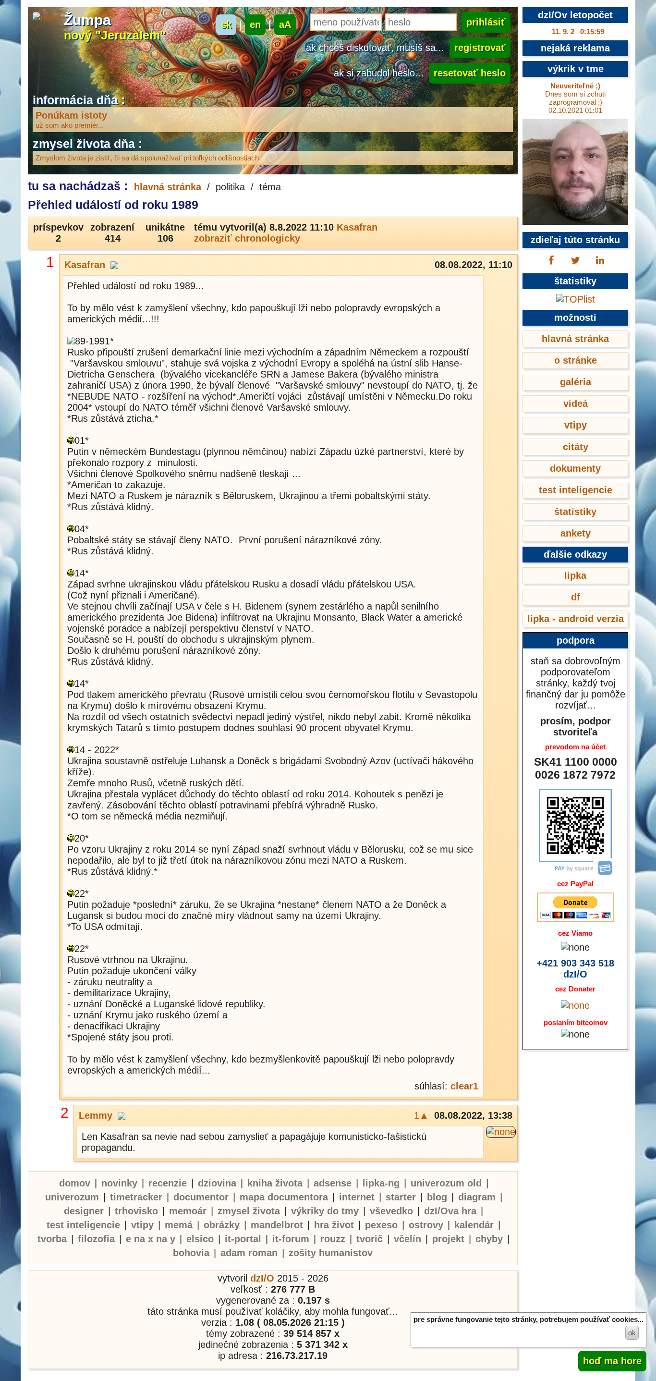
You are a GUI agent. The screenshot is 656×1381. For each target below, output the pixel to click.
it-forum (290, 1239)
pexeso (381, 1225)
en (255, 24)
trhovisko (136, 1211)
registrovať (480, 47)
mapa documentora (284, 1197)
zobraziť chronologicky (247, 238)
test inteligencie (83, 1225)
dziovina (217, 1183)
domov (74, 1183)
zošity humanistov (331, 1252)
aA (285, 24)
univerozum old (446, 1183)
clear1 (464, 1086)
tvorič (369, 1239)
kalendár (474, 1225)
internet (357, 1197)
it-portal (243, 1239)
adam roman (249, 1252)
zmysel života (249, 1211)
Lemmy (95, 1115)
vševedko (391, 1211)
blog (437, 1197)
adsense (333, 1183)
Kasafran (357, 227)
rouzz (332, 1239)
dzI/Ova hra (450, 1211)
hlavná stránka (167, 187)
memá (179, 1225)
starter (401, 1197)
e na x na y (150, 1239)
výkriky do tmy (325, 1211)
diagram (477, 1197)
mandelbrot (277, 1225)
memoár (188, 1211)
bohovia (191, 1252)
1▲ (421, 1115)
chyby (489, 1239)
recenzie (167, 1183)
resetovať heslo (470, 73)
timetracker (136, 1197)
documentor (201, 1197)
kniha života (275, 1183)
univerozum (72, 1197)
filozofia (96, 1239)
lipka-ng (381, 1183)
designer (84, 1211)
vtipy (142, 1225)
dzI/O (262, 1278)
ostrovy (426, 1225)
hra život (334, 1225)
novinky (119, 1183)
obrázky (222, 1225)
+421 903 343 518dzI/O (575, 968)
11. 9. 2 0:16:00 (578, 31)
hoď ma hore (612, 1361)
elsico (200, 1239)
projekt (448, 1239)
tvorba (52, 1239)
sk (226, 24)
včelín (407, 1239)
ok (632, 1333)
